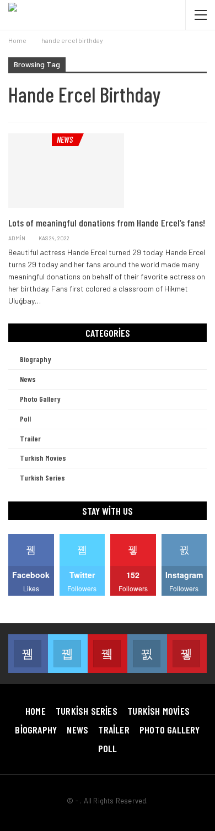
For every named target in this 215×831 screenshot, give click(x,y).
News (65, 139)
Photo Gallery (40, 398)
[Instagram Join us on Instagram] (147, 653)
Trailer (30, 438)
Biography (35, 359)
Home (35, 711)
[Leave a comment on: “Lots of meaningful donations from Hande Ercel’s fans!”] (204, 238)
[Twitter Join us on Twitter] (67, 653)
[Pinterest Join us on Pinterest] (187, 653)
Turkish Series (42, 477)
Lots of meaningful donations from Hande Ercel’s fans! (106, 223)
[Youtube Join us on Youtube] (107, 653)
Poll (25, 418)
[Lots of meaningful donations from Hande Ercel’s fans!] (66, 170)
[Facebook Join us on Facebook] (28, 653)
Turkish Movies (43, 457)
